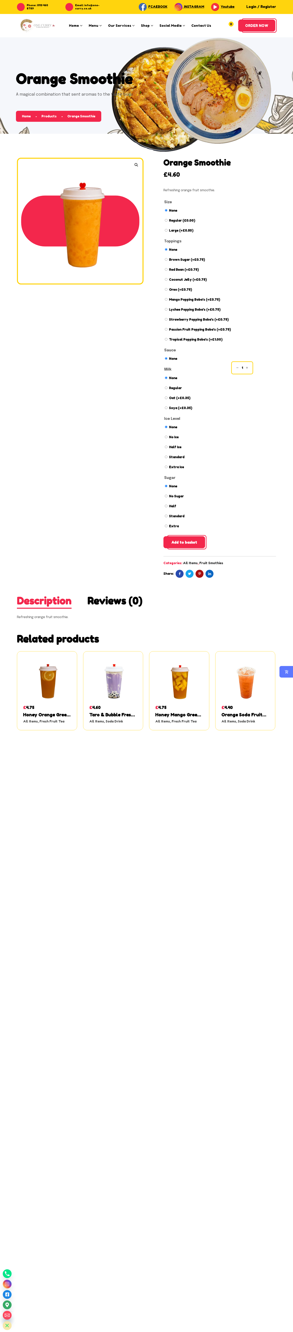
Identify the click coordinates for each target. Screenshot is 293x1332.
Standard (176, 457)
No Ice (174, 437)
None (173, 210)
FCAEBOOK (157, 7)
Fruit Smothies (211, 563)
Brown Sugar (187, 260)
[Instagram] (7, 1284)
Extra (174, 526)
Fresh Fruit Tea (51, 721)
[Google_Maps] (7, 1304)
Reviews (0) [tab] (115, 601)
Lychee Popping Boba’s (194, 309)
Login (251, 6)
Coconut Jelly (188, 279)
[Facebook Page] (7, 1294)
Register (268, 6)
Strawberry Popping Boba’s (199, 319)
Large (181, 230)
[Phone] (7, 1273)
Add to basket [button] (47, 687)
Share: (168, 574)
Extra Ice (176, 467)
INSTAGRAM (193, 7)
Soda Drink (114, 721)
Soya (180, 408)
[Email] (7, 1315)
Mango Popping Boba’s (194, 299)
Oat (179, 398)
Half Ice (175, 447)
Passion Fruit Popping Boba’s (200, 329)
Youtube (227, 7)
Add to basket (184, 542)
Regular (182, 220)
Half (172, 506)
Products (49, 116)
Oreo (180, 289)
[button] (136, 164)
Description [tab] (44, 601)
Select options (113, 687)
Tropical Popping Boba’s (195, 339)
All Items (190, 563)
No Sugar (176, 496)
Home (26, 116)
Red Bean (184, 270)
